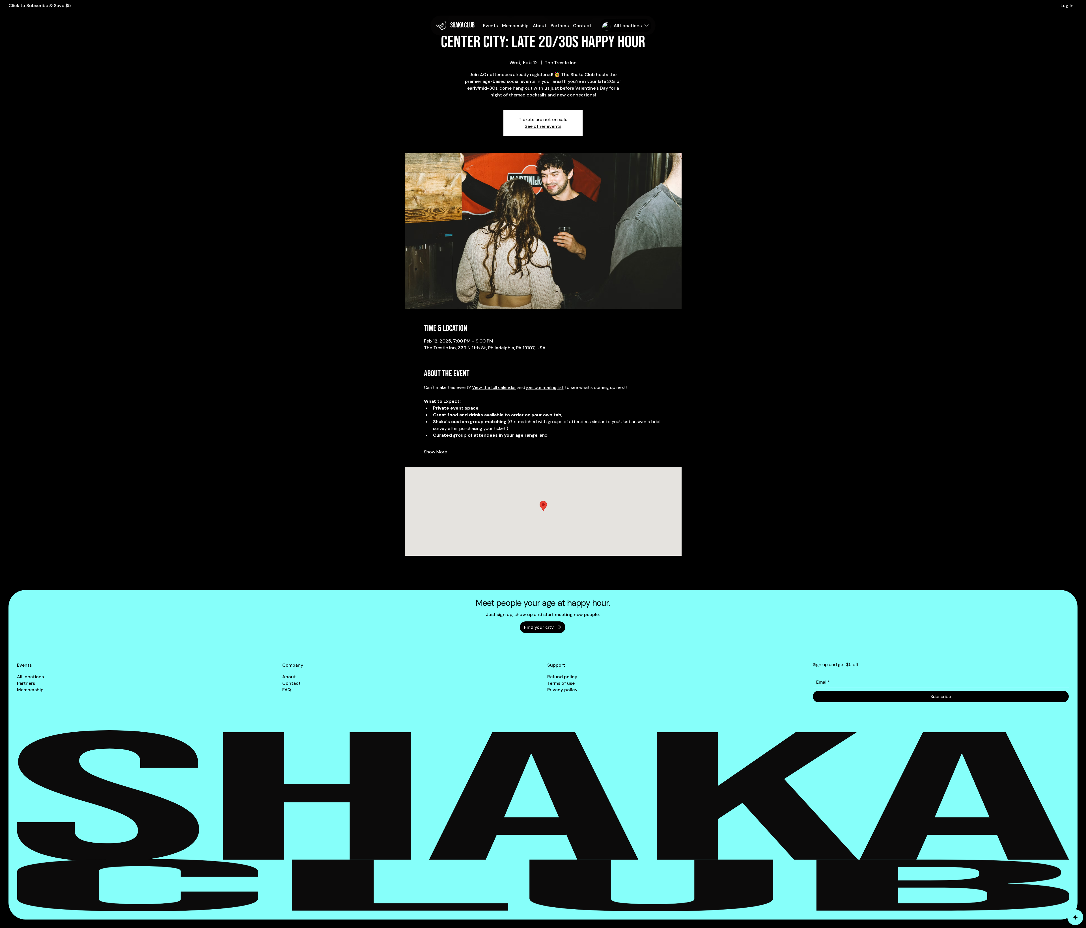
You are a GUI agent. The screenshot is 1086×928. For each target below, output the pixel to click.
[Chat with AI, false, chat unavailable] (1075, 917)
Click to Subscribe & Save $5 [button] (39, 5)
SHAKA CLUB (462, 25)
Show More (435, 452)
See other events (543, 126)
